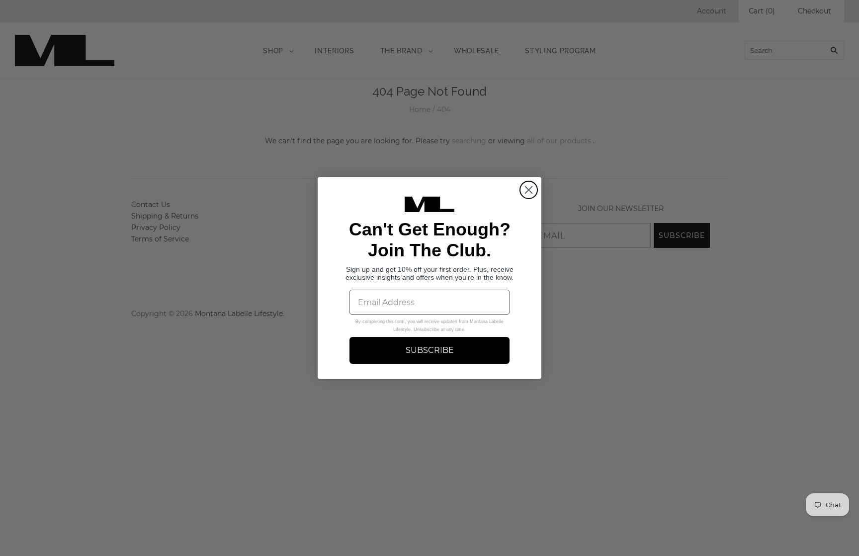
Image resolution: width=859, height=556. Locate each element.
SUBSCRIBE (430, 350)
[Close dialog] (528, 190)
